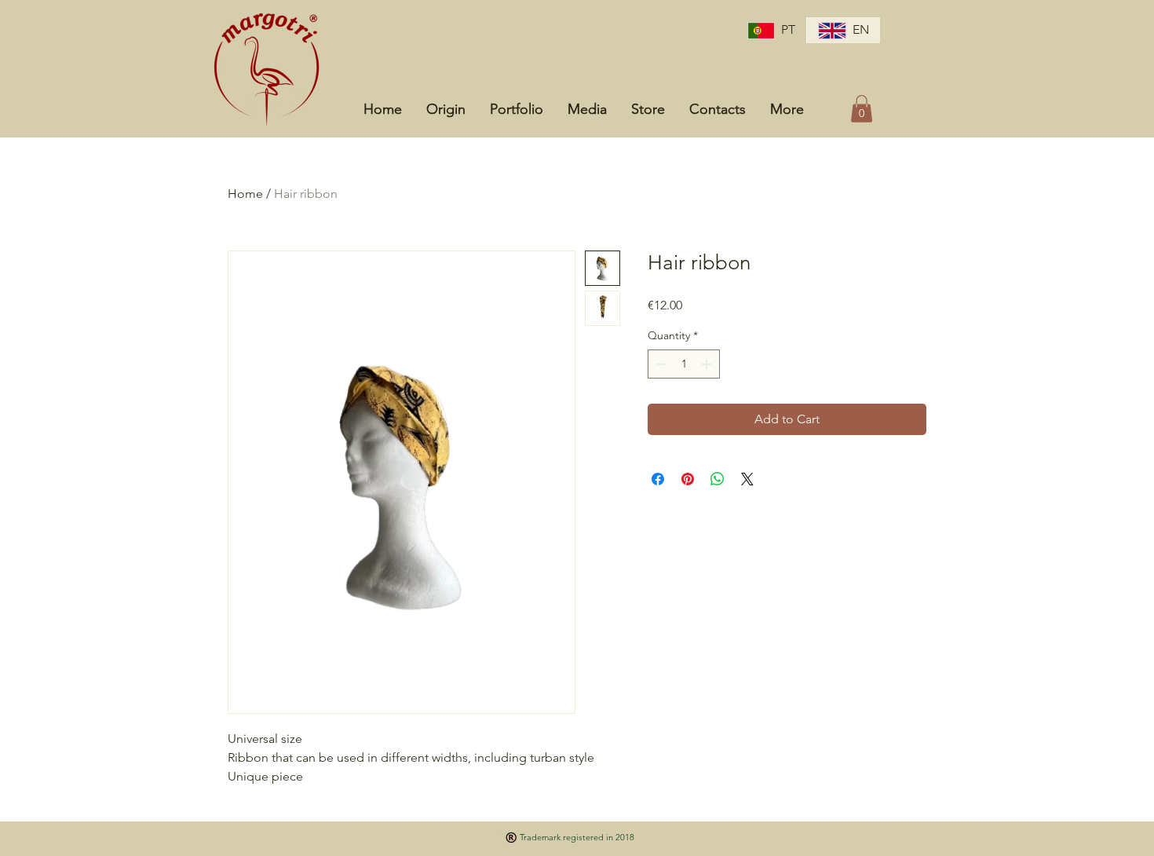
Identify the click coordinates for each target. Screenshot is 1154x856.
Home (245, 193)
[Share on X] (747, 479)
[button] (861, 109)
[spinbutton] (684, 364)
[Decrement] (660, 364)
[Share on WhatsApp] (717, 479)
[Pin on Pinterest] (687, 479)
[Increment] (708, 364)
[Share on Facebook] (657, 479)
